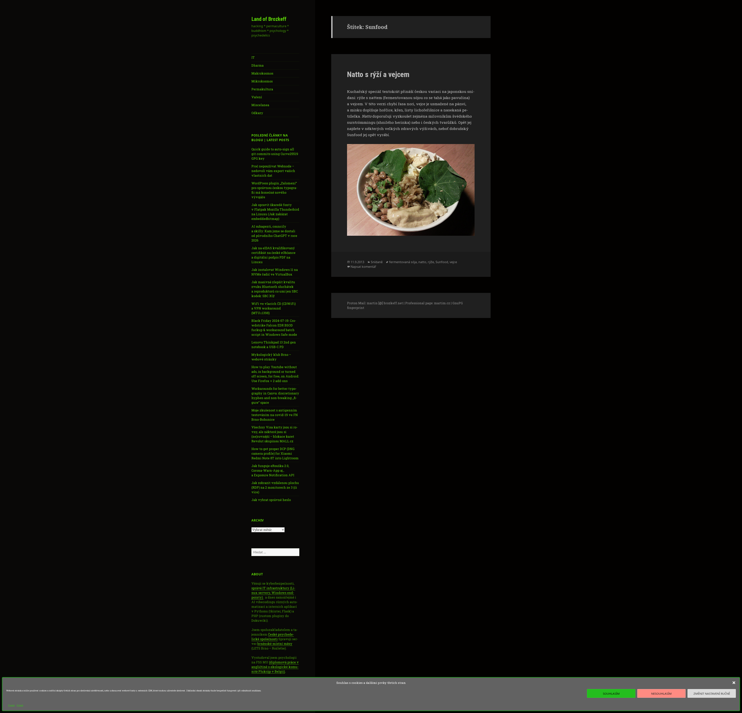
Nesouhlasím (661, 693)
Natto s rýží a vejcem (378, 74)
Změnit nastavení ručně (711, 693)
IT (253, 57)
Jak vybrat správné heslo (271, 500)
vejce (453, 262)
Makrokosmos (262, 73)
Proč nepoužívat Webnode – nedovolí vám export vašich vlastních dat (273, 170)
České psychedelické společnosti (272, 636)
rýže (431, 262)
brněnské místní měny (274, 644)
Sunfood (442, 262)
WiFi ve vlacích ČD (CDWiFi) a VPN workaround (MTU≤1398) (273, 308)
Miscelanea (260, 105)
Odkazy (257, 113)
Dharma (257, 65)
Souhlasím (611, 693)
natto (422, 262)
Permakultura (262, 89)
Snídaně (377, 262)
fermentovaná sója (403, 262)
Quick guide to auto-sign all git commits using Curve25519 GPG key (274, 153)
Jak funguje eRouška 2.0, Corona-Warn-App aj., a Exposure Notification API (272, 470)
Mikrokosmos (262, 81)
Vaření (256, 97)
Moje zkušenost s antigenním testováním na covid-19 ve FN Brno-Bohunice (274, 414)
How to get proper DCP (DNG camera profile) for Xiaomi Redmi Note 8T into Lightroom (275, 453)
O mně (11, 705)
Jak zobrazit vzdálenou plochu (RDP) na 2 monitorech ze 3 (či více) (275, 487)
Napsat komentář (363, 267)
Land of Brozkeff (268, 19)
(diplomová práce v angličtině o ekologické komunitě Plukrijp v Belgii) (275, 666)
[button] (734, 683)
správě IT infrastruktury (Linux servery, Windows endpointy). (273, 592)
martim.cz (442, 303)
